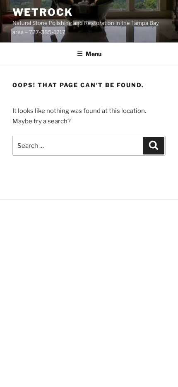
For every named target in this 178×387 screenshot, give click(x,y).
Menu (93, 53)
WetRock (42, 12)
